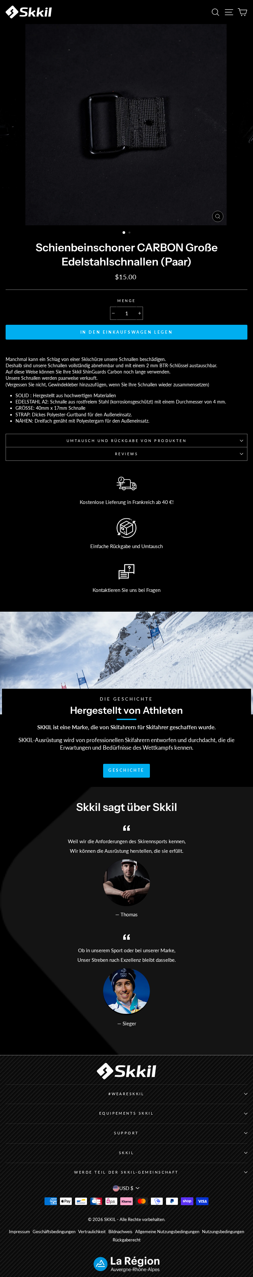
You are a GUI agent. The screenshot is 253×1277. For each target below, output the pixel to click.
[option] (126, 124)
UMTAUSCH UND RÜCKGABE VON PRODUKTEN (127, 440)
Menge (126, 300)
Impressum (19, 1231)
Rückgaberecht (127, 1239)
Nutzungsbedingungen (223, 1231)
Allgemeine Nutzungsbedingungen (167, 1231)
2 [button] (130, 233)
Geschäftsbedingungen (54, 1231)
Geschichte (126, 770)
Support (126, 1133)
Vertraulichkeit (92, 1231)
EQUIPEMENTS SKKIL (126, 1113)
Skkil (126, 1153)
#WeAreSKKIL (126, 1094)
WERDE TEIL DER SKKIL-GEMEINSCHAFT (126, 1172)
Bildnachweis (120, 1231)
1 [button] (124, 233)
